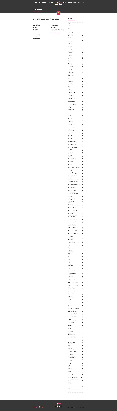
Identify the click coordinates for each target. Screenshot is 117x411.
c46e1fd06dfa (70, 78)
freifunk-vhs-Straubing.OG (72, 219)
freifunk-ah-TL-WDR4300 (72, 159)
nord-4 (69, 303)
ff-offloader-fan (70, 121)
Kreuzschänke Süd (71, 293)
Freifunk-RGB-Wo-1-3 (71, 196)
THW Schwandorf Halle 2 (72, 351)
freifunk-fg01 (70, 176)
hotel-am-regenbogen (71, 268)
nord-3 (69, 302)
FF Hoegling (70, 149)
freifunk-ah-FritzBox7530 (72, 158)
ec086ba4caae (70, 87)
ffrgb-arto (69, 139)
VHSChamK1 (70, 369)
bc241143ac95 (70, 61)
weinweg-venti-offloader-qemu (73, 379)
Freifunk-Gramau (71, 178)
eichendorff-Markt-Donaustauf (73, 90)
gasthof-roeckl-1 (70, 239)
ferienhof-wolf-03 (71, 109)
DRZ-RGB (69, 86)
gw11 (68, 256)
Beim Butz (69, 67)
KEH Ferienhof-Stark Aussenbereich (74, 282)
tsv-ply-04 (69, 368)
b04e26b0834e (70, 57)
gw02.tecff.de (70, 253)
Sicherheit (51, 2)
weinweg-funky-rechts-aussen (73, 377)
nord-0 (69, 300)
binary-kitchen (70, 69)
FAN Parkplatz (70, 106)
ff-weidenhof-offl (71, 130)
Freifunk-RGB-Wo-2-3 (71, 201)
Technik (64, 2)
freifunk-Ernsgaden (71, 172)
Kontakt (77, 407)
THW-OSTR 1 (70, 360)
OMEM (69, 307)
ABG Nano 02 (70, 54)
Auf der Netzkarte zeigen (56, 32)
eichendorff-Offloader (71, 92)
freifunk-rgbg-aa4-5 (71, 202)
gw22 (69, 261)
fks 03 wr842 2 (70, 153)
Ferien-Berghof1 (70, 107)
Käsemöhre (70, 274)
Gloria (69, 244)
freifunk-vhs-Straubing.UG (72, 221)
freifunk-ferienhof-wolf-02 (72, 173)
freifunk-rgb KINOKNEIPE (72, 208)
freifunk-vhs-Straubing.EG (72, 216)
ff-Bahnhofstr (70, 113)
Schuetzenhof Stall (71, 340)
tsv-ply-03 (69, 366)
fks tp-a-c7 (70, 156)
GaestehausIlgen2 (71, 236)
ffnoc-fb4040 (70, 136)
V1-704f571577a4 (70, 31)
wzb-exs (69, 382)
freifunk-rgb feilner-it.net (72, 207)
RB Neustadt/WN (71, 322)
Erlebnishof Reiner (71, 95)
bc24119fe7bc (70, 63)
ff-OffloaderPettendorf (71, 123)
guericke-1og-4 (70, 245)
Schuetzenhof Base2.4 (71, 334)
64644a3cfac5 (70, 43)
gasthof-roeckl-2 (70, 241)
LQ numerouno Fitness (71, 297)
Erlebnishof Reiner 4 (71, 101)
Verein (74, 2)
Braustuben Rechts (71, 75)
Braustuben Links (71, 72)
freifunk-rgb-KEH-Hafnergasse (73, 193)
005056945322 (70, 32)
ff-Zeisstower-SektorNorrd (72, 132)
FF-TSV (69, 129)
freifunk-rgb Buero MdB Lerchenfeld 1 (74, 205)
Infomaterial (82, 407)
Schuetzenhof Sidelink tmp (72, 339)
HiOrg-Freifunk (70, 265)
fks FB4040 (70, 155)
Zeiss (69, 385)
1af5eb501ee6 (70, 37)
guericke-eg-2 (70, 251)
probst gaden (70, 319)
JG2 (68, 271)
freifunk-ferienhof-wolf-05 (72, 175)
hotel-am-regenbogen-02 (72, 270)
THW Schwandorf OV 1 (71, 354)
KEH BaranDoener (71, 276)
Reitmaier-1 (70, 323)
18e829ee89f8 (70, 35)
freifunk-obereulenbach (72, 190)
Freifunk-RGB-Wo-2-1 (71, 198)
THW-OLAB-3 (70, 359)
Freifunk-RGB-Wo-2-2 (71, 199)
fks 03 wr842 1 (70, 152)
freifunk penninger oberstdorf (73, 233)
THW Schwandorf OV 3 (71, 356)
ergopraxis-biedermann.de (72, 93)
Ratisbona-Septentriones (72, 320)
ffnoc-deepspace (71, 135)
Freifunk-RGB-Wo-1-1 (71, 195)
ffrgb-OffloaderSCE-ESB (72, 146)
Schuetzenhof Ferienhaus (72, 337)
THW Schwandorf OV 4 (71, 357)
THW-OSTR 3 (70, 363)
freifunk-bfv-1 (70, 164)
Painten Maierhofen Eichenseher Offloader (75, 308)
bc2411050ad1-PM (71, 60)
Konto (79, 2)
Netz (36, 2)
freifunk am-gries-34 (71, 224)
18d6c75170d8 (70, 34)
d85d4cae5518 (70, 83)
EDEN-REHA (70, 89)
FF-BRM (69, 115)
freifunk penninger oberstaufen (73, 231)
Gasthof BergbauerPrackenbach (73, 242)
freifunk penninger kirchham (72, 230)
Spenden (70, 2)
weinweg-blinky (70, 374)
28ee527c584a (70, 38)
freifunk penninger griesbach (72, 227)
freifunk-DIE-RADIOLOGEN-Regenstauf (74, 167)
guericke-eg (70, 250)
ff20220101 (70, 133)
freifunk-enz (70, 170)
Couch (69, 80)
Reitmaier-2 (70, 325)
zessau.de (69, 386)
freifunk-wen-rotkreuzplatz (72, 222)
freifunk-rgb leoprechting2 (72, 210)
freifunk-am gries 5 (71, 161)
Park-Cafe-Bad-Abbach (72, 314)
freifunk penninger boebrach (72, 225)
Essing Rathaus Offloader (72, 104)
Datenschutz (72, 407)
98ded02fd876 (70, 51)
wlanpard (69, 380)
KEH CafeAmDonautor (71, 279)
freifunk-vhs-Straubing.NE (72, 218)
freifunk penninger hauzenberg (73, 228)
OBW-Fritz (69, 305)
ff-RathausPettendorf (71, 124)
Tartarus (69, 345)
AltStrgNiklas (70, 55)
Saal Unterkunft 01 (71, 331)
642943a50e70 (70, 41)
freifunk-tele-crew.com (72, 213)
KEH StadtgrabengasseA (72, 288)
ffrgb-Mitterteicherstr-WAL (72, 144)
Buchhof (69, 77)
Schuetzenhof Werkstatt (72, 342)
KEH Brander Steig (71, 277)
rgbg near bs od (70, 328)
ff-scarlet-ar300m (71, 126)
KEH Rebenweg (70, 287)
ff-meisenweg (70, 118)
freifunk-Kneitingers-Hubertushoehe (74, 179)
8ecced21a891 (70, 49)
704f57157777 (70, 46)
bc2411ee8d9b (70, 66)
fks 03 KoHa (70, 150)
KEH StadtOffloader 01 (71, 290)
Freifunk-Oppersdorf (71, 192)
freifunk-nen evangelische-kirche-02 (74, 185)
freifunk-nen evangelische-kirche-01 (74, 184)
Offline (69, 391)
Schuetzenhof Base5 (71, 336)
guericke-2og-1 (70, 247)
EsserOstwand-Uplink (71, 103)
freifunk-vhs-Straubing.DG (72, 215)
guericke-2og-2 (70, 248)
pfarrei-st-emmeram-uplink (72, 316)
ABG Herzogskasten (71, 52)
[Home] (58, 3)
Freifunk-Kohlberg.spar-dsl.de (73, 181)
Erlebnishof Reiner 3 (71, 100)
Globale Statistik (70, 25)
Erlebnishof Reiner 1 (71, 97)
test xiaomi (70, 348)
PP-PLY (69, 317)
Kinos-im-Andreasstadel (72, 291)
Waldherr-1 (69, 371)
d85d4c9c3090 (70, 81)
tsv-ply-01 (69, 365)
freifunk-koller (70, 182)
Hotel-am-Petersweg (71, 267)
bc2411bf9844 (70, 64)
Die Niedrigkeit (70, 84)
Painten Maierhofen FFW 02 (72, 311)
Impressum (67, 407)
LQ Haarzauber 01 (71, 296)
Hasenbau (69, 264)
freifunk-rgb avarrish (71, 204)
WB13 (69, 372)
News (40, 2)
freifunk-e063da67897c (72, 169)
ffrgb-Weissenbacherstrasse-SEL (73, 147)
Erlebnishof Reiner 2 (71, 98)
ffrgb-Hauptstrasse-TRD (72, 141)
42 (68, 40)
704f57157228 (70, 44)
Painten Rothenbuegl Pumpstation (73, 313)
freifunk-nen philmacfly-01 (72, 187)
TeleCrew (69, 346)
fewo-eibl (69, 110)
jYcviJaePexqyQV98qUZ (72, 273)
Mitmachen (44, 2)
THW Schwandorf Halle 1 (72, 349)
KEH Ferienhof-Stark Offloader (73, 285)
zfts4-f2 (69, 388)
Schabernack (70, 333)
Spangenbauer (70, 343)
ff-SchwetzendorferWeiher (72, 127)
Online (69, 28)
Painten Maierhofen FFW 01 (72, 310)
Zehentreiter (70, 383)
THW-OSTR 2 (70, 362)
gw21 (69, 259)
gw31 (69, 262)
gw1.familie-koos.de (71, 254)
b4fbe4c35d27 (70, 58)
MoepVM (69, 299)
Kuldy (69, 294)
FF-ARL (69, 112)
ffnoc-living (70, 138)
